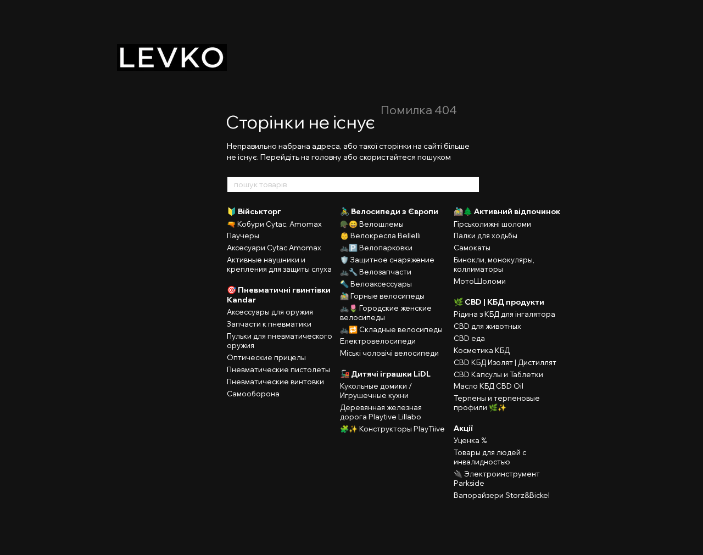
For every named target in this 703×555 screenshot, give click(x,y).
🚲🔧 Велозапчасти (375, 271)
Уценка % (470, 440)
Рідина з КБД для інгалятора (504, 314)
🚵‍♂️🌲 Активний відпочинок (507, 211)
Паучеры (243, 235)
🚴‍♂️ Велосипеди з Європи (389, 211)
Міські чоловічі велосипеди (389, 353)
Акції (463, 428)
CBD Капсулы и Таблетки (498, 374)
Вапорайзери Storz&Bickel (502, 495)
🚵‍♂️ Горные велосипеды (382, 295)
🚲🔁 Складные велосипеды (391, 329)
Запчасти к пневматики (269, 323)
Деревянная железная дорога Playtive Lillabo (381, 412)
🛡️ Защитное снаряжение (387, 259)
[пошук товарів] (470, 184)
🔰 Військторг (254, 211)
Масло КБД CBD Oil (488, 386)
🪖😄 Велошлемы (372, 224)
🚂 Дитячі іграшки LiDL (385, 374)
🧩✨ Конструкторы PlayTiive (392, 428)
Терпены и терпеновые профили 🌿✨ (497, 403)
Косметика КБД (482, 350)
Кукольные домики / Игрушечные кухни (376, 391)
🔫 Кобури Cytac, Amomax (274, 224)
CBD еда (469, 338)
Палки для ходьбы (485, 235)
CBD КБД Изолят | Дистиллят (505, 362)
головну (326, 157)
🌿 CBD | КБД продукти (499, 302)
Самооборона (253, 393)
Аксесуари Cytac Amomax (274, 247)
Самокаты (472, 247)
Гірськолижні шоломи (492, 224)
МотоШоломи (480, 281)
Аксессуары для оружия (270, 311)
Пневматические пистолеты (278, 369)
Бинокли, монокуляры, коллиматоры (494, 264)
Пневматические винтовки (275, 381)
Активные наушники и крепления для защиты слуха (279, 264)
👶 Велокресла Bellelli (380, 235)
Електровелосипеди (378, 341)
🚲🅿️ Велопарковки (376, 247)
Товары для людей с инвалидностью (490, 457)
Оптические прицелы (266, 357)
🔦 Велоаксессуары (376, 283)
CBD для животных (487, 326)
